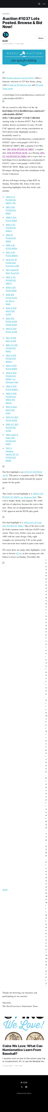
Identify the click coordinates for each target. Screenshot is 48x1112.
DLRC (5, 41)
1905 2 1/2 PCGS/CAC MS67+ (11, 280)
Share (40, 38)
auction (5, 13)
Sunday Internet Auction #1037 (20, 77)
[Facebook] (26, 1087)
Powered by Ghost (24, 1093)
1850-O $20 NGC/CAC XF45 (11, 410)
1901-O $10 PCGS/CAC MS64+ (11, 358)
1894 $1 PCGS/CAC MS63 (11, 238)
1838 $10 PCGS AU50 (17, 152)
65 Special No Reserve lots (19, 84)
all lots (19, 553)
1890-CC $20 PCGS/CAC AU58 (12, 427)
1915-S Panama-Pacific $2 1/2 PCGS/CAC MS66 (12, 454)
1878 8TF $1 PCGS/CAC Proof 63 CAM (12, 263)
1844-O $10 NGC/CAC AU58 (11, 311)
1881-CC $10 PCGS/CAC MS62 (12, 348)
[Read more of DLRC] (5, 34)
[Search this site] (39, 4)
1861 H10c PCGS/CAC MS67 (20, 149)
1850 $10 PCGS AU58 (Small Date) (11, 321)
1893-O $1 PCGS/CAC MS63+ (11, 227)
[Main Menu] (44, 4)
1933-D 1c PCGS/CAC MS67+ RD (11, 200)
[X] (22, 1087)
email (4, 890)
